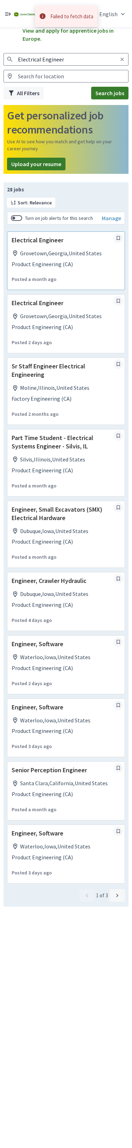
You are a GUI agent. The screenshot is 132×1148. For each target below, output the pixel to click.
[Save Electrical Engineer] (118, 238)
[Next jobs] (117, 895)
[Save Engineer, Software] (118, 642)
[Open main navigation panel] (7, 14)
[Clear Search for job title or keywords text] (122, 59)
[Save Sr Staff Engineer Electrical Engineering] (118, 364)
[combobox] (66, 59)
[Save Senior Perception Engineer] (118, 768)
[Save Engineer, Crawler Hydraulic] (118, 579)
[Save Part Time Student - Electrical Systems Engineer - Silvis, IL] (118, 436)
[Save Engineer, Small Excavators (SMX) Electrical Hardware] (118, 507)
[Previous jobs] (87, 895)
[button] (113, 14)
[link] (25, 13)
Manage (111, 218)
